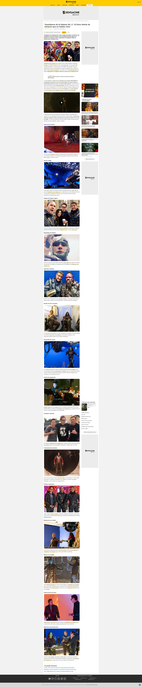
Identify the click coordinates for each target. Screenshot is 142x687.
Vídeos (58, 5)
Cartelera (64, 5)
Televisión (83, 5)
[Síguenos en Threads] (65, 678)
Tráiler (89, 407)
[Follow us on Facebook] (52, 678)
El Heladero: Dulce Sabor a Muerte (87, 426)
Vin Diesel (49, 90)
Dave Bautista (74, 88)
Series (77, 5)
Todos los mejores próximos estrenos (90, 432)
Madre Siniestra (84, 418)
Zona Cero (83, 414)
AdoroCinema (77, 679)
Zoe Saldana (65, 88)
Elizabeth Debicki (60, 85)
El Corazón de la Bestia (92, 403)
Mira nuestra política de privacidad (92, 684)
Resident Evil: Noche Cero (86, 416)
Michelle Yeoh (64, 229)
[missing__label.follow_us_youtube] (49, 678)
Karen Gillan (66, 262)
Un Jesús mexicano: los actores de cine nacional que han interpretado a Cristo (88, 126)
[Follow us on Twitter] (55, 678)
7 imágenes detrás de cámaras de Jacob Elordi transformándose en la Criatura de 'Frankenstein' (90, 140)
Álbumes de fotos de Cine (90, 159)
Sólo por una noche (85, 424)
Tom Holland (46, 444)
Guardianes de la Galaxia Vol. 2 (51, 63)
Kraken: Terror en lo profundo (87, 420)
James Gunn (55, 80)
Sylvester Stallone (54, 69)
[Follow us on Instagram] (59, 678)
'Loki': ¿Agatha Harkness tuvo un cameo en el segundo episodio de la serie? (58, 671)
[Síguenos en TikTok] (62, 678)
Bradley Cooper (59, 90)
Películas (52, 5)
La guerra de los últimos (86, 422)
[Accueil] (71, 2)
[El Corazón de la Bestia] (84, 407)
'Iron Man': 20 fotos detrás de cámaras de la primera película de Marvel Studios (61, 77)
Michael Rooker (73, 69)
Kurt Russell (55, 587)
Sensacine (90, 679)
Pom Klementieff (71, 90)
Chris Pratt (65, 65)
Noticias (90, 5)
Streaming (71, 5)
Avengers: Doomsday (85, 412)
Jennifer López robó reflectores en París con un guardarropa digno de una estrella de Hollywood (90, 113)
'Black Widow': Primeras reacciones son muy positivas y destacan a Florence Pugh (60, 669)
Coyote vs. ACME (84, 428)
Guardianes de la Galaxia (64, 80)
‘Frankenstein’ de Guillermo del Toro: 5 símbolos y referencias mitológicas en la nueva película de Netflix (90, 154)
